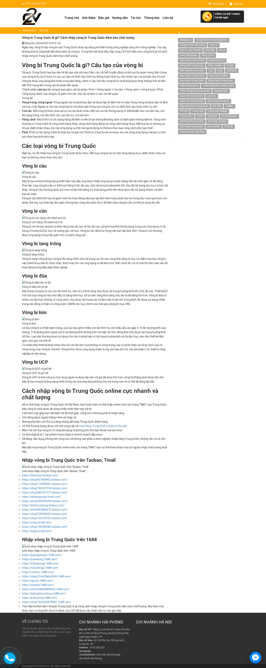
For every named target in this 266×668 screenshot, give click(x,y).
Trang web (197, 111)
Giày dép (209, 50)
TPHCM (184, 111)
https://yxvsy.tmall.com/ (37, 522)
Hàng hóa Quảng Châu (192, 60)
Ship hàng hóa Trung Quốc (194, 106)
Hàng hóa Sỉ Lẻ (217, 60)
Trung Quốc (186, 116)
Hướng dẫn (120, 18)
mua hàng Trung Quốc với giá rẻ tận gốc (103, 425)
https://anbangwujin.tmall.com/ (41, 496)
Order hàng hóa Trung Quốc (195, 91)
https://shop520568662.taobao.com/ (45, 513)
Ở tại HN (228, 126)
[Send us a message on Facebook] (255, 657)
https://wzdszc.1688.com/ (38, 572)
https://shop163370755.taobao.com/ (45, 518)
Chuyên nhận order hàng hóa (211, 40)
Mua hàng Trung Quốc (192, 80)
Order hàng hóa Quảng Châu (218, 85)
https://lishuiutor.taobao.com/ (40, 475)
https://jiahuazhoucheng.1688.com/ (44, 593)
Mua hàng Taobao (218, 75)
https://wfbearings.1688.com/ (40, 563)
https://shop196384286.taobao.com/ (45, 526)
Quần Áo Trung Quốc (191, 96)
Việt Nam (212, 116)
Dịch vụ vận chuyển (190, 50)
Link (211, 70)
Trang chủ (71, 18)
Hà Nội (229, 65)
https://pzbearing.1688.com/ (39, 559)
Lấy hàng (232, 70)
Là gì (219, 70)
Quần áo (211, 96)
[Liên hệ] (9, 658)
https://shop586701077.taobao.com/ (45, 492)
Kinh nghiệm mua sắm (192, 70)
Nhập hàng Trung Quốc (220, 80)
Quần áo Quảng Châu (191, 101)
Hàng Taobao (215, 65)
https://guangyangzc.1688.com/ (42, 555)
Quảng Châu (221, 91)
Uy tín (200, 116)
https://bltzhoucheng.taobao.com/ (43, 505)
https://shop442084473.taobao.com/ (45, 509)
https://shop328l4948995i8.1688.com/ (45, 589)
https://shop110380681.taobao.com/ (45, 483)
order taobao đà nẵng (192, 131)
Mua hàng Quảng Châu (192, 75)
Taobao (229, 106)
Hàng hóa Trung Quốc (191, 65)
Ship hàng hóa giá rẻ (218, 101)
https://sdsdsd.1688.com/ (38, 584)
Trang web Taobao (217, 111)
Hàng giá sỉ (208, 55)
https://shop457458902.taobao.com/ (45, 479)
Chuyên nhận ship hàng (192, 45)
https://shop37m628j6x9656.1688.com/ (46, 576)
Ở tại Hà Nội (213, 126)
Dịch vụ (214, 45)
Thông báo (152, 18)
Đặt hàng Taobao (217, 121)
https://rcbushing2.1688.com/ (40, 567)
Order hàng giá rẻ (189, 85)
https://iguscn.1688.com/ (37, 580)
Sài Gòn (217, 106)
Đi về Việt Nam (229, 116)
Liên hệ (168, 18)
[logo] (38, 16)
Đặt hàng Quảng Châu (192, 121)
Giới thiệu (88, 18)
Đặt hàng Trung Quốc (191, 126)
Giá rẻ (222, 50)
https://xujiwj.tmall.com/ (37, 531)
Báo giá (103, 18)
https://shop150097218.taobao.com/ (45, 488)
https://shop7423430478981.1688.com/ (46, 602)
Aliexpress (185, 40)
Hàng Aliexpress (188, 55)
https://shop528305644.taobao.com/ (45, 501)
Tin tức (136, 18)
